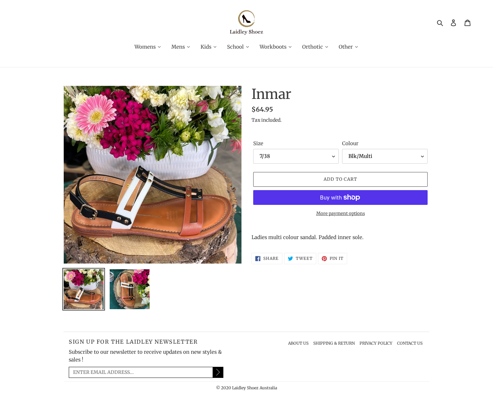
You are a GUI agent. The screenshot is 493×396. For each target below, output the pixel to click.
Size (258, 143)
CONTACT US (410, 343)
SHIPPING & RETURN (334, 343)
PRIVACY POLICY (376, 343)
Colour (350, 143)
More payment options (340, 213)
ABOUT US (298, 343)
